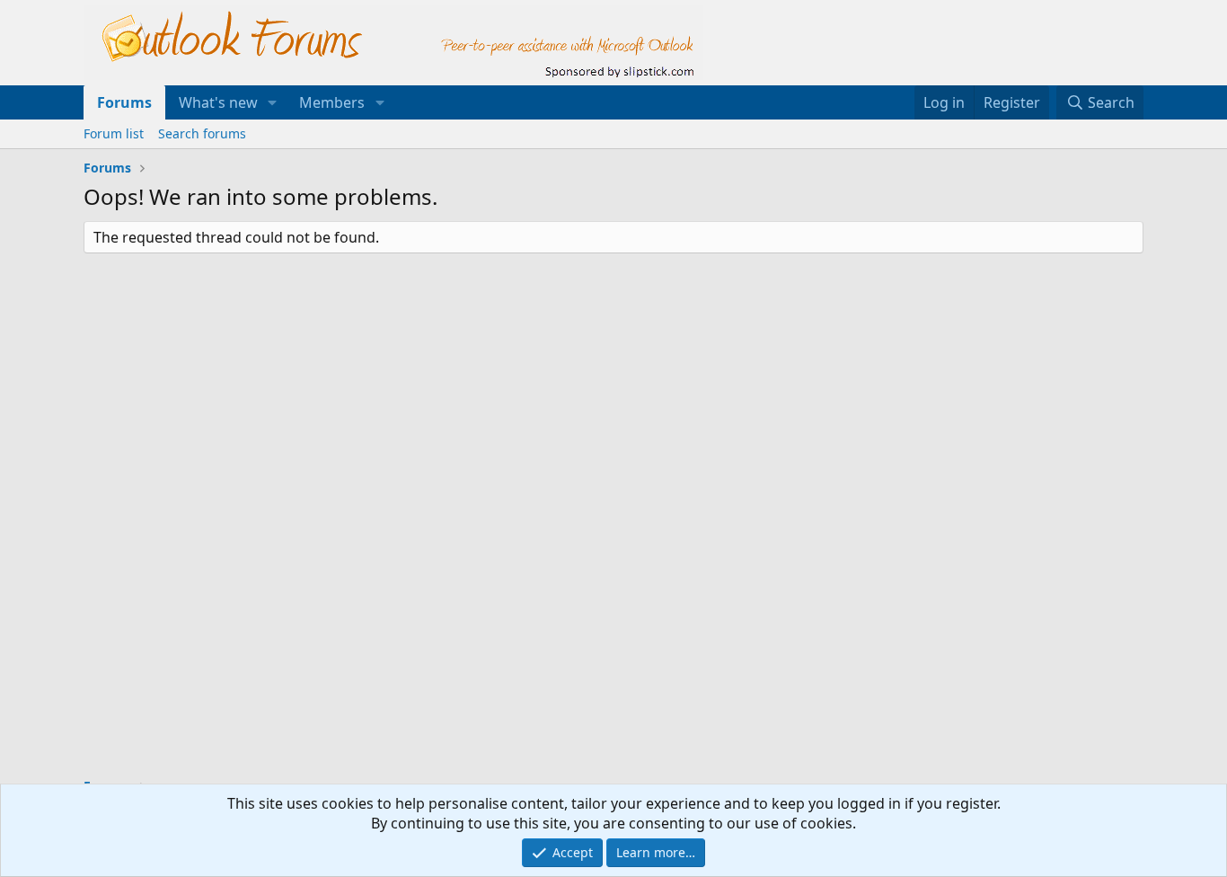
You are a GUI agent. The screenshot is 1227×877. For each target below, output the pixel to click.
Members (332, 102)
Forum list (114, 133)
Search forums (202, 133)
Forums (124, 102)
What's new (218, 102)
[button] (273, 102)
